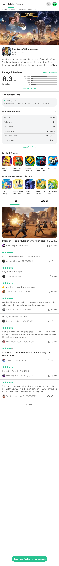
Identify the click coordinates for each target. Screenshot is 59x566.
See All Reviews (29, 88)
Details (11, 4)
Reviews (19, 4)
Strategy (21, 52)
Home (4, 10)
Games (12, 10)
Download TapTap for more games (30, 559)
